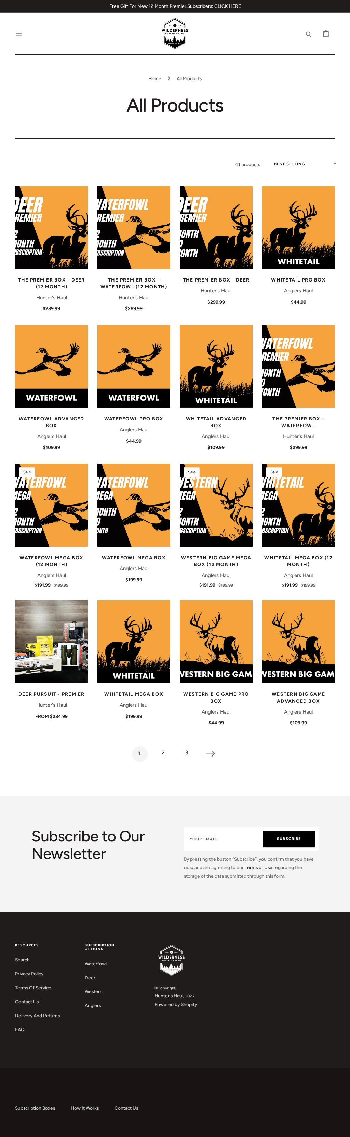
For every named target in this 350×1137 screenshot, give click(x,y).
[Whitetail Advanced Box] (216, 366)
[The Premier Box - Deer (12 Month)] (51, 227)
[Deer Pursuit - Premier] (51, 641)
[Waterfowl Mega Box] (133, 505)
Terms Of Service (33, 987)
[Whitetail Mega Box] (133, 641)
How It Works (85, 1108)
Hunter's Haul (168, 995)
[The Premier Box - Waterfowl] (298, 366)
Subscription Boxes (35, 1108)
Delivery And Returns (37, 1015)
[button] (19, 34)
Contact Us (27, 1001)
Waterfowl (96, 963)
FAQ (20, 1029)
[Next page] (210, 754)
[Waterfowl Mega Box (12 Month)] (51, 505)
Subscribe (289, 838)
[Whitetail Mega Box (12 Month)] (298, 505)
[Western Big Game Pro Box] (216, 641)
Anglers (93, 1005)
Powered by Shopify (175, 1004)
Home (154, 78)
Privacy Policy (29, 973)
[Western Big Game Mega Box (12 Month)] (216, 505)
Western (94, 991)
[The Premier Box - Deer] (216, 227)
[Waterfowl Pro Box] (133, 366)
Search (22, 959)
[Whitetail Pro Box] (298, 227)
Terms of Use (258, 867)
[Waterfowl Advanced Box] (51, 366)
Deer (90, 977)
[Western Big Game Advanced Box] (298, 641)
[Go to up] (340, 1127)
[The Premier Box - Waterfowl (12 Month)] (133, 227)
